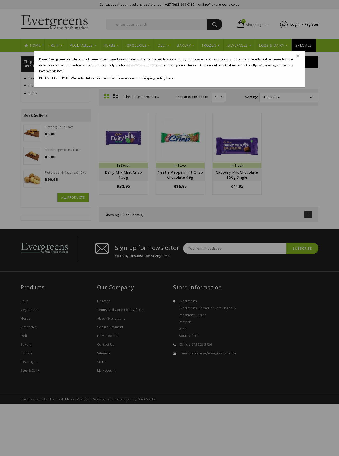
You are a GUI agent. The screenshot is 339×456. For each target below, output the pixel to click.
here (170, 78)
